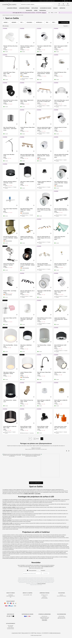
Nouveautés (29, 10)
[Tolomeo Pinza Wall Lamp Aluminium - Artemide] (11, 259)
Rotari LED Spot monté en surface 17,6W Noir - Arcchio (10, 101)
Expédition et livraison (44, 594)
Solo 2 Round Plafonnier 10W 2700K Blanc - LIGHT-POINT (26, 318)
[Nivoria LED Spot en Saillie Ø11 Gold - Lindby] (62, 395)
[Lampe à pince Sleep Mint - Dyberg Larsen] (62, 232)
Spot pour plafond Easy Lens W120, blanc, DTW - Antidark (43, 155)
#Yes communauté (61, 616)
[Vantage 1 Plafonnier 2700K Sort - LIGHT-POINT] (44, 177)
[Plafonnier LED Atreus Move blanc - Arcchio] (11, 40)
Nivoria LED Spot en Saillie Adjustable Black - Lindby (42, 427)
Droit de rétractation (44, 598)
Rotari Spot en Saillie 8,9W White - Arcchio (44, 46)
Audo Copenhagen (10, 625)
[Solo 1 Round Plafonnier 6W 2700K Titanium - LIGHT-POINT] (11, 122)
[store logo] (9, 4)
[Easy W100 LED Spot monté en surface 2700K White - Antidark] (62, 177)
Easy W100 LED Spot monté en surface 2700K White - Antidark (61, 182)
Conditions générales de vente (44, 617)
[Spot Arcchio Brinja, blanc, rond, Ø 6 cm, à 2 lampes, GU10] (62, 95)
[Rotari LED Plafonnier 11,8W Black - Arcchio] (62, 340)
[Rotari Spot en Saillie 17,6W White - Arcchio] (62, 286)
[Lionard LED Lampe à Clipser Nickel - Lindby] (11, 68)
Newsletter (61, 594)
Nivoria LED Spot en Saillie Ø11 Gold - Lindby (60, 401)
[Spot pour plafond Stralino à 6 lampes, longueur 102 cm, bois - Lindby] (44, 232)
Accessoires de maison (10, 628)
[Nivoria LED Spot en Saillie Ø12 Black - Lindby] (11, 421)
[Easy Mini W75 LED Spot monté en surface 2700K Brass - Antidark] (11, 232)
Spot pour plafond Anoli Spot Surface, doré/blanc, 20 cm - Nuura (60, 264)
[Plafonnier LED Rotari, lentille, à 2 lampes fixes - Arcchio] (28, 40)
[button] (17, 43)
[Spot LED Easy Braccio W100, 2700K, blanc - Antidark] (28, 204)
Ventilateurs (34, 8)
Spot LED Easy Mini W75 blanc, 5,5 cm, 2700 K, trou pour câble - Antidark (44, 209)
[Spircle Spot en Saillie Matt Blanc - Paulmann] (44, 286)
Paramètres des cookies (61, 617)
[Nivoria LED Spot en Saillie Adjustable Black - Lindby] (44, 421)
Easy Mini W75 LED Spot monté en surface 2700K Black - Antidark (27, 264)
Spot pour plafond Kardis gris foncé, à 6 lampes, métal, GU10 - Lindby (61, 209)
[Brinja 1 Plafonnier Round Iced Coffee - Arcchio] (28, 395)
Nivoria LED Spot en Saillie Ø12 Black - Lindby (9, 427)
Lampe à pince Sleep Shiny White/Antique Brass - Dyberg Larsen (60, 318)
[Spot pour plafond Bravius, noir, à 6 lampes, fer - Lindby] (28, 286)
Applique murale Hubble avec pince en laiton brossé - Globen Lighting (26, 237)
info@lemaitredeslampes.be (54, 633)
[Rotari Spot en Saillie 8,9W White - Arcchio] (44, 40)
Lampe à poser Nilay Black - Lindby (9, 155)
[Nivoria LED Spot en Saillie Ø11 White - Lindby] (44, 395)
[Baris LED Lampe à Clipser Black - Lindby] (44, 368)
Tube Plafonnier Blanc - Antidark (44, 345)
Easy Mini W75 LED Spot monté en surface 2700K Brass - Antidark (10, 237)
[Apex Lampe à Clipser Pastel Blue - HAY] (11, 204)
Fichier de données (25, 76)
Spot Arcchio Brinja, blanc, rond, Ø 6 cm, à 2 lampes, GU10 (61, 101)
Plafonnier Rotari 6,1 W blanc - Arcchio (60, 128)
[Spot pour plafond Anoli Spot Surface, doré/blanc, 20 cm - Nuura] (62, 259)
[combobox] (37, 4)
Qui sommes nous (44, 616)
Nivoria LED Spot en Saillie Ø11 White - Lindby (43, 401)
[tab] (6, 22)
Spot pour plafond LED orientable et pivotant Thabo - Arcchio (61, 155)
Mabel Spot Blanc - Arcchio (60, 372)
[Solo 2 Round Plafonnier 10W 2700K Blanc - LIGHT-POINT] (28, 313)
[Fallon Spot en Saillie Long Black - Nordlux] (28, 177)
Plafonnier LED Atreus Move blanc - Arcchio (10, 46)
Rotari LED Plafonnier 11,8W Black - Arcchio (60, 345)
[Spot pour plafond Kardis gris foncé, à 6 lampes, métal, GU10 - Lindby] (62, 204)
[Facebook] (7, 616)
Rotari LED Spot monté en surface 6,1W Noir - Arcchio (44, 318)
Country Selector (44, 620)
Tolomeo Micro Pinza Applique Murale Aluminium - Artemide (43, 73)
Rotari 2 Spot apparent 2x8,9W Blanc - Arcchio (60, 46)
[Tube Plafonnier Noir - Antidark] (11, 395)
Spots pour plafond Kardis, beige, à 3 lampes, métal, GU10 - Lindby (27, 155)
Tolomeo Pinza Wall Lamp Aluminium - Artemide (8, 264)
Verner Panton (10, 626)
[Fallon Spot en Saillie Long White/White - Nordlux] (11, 368)
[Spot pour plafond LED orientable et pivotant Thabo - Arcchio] (62, 149)
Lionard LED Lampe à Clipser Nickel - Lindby (9, 73)
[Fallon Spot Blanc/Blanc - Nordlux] (11, 340)
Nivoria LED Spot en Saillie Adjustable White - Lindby (25, 427)
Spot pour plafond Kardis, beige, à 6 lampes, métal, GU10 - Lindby (44, 128)
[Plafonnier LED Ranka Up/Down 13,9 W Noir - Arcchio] (11, 177)
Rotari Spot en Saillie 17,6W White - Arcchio (60, 291)
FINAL (52, 12)
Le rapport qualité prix (10, 627)
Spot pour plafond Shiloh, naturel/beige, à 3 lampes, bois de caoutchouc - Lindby (44, 264)
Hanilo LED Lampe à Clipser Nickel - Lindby (27, 128)
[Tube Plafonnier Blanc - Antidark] (44, 340)
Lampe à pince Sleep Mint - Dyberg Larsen (60, 237)
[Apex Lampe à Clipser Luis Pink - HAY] (11, 313)
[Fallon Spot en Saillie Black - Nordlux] (28, 340)
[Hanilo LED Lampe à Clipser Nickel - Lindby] (28, 122)
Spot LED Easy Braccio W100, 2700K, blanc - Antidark (26, 209)
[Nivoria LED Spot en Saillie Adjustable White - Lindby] (28, 421)
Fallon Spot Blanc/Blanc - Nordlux (10, 345)
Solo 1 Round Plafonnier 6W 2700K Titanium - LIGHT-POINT (9, 128)
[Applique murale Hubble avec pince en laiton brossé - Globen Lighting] (28, 232)
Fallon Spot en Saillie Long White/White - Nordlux (8, 373)
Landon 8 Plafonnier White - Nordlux (26, 373)
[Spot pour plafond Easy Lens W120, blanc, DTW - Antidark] (44, 149)
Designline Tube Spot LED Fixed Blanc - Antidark (26, 73)
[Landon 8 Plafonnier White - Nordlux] (28, 368)
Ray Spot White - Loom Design (9, 290)
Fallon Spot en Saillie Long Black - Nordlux (27, 182)
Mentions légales (44, 619)
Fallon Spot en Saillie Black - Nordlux (26, 345)
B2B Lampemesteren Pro (61, 618)
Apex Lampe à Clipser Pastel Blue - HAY (10, 209)
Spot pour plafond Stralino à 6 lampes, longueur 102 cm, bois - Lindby (44, 237)
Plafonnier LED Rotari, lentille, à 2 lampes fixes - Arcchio (27, 46)
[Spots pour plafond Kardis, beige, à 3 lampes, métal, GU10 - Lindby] (28, 149)
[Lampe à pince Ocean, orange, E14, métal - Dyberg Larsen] (62, 421)
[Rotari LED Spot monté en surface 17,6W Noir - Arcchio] (11, 95)
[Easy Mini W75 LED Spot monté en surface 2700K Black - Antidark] (28, 259)
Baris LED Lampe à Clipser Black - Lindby (44, 373)
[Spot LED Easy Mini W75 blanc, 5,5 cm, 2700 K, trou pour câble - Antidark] (44, 204)
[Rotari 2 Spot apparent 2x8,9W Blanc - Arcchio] (62, 40)
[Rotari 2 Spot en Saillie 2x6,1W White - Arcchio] (28, 95)
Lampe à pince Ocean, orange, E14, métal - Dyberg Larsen (60, 427)
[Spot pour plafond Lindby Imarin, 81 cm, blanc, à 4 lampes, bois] (44, 95)
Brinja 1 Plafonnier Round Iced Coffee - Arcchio (26, 401)
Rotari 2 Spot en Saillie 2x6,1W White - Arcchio (26, 101)
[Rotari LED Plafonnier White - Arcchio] (62, 68)
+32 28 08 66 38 (10, 594)
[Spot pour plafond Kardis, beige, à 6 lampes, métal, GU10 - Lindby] (44, 122)
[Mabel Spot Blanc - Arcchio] (62, 368)
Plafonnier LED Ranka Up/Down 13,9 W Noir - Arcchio (9, 182)
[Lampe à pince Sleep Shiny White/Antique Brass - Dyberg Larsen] (62, 313)
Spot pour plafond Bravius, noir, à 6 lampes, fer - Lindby (27, 291)
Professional (42, 10)
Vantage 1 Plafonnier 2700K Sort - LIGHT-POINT (44, 182)
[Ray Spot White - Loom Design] (11, 286)
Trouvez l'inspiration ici (35, 482)
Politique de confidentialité (41, 583)
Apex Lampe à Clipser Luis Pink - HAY (10, 318)
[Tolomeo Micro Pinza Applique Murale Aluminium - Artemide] (44, 68)
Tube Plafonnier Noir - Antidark (9, 400)
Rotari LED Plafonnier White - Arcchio (60, 73)
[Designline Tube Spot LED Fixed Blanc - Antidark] (28, 68)
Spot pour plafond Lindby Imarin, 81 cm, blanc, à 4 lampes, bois (44, 101)
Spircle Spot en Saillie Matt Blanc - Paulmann (44, 291)
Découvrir (44, 12)
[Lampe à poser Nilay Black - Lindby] (11, 149)
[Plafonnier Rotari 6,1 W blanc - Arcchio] (62, 122)
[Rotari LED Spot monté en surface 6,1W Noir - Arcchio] (44, 313)
